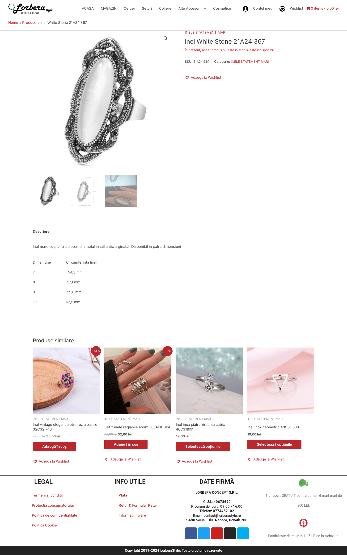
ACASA (88, 8)
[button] (165, 38)
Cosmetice (222, 8)
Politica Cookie (44, 525)
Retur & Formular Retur (138, 505)
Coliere (165, 8)
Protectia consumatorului (53, 505)
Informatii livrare (132, 515)
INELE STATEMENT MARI (205, 32)
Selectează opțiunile (202, 446)
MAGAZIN (109, 8)
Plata (123, 495)
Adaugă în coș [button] (54, 446)
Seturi (147, 8)
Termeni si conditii (47, 495)
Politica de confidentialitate (54, 515)
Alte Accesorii (190, 8)
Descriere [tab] (41, 231)
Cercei (129, 8)
